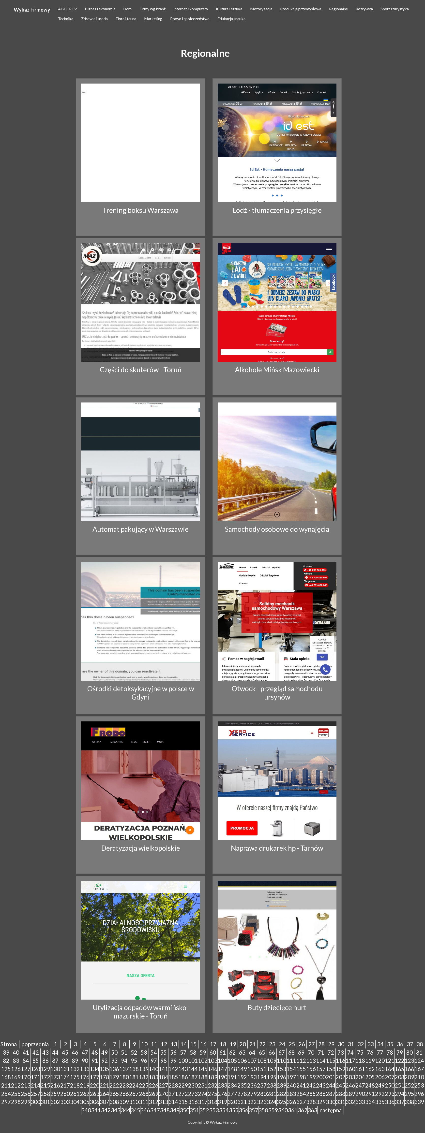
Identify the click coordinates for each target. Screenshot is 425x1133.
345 (135, 1110)
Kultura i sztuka (229, 8)
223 (124, 1085)
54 (154, 1052)
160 (350, 1069)
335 (380, 1102)
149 (242, 1069)
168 (6, 1077)
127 (25, 1069)
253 (419, 1085)
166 (409, 1069)
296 (419, 1093)
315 (183, 1102)
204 (360, 1077)
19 (233, 1044)
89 (75, 1060)
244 (330, 1085)
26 (302, 1044)
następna (331, 1110)
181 (134, 1077)
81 (419, 1052)
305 (85, 1102)
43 (45, 1052)
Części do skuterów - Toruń (141, 369)
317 (203, 1102)
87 (55, 1060)
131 (65, 1069)
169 (16, 1077)
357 (253, 1110)
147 (222, 1069)
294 (399, 1093)
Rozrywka (364, 8)
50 (114, 1052)
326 (291, 1102)
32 (361, 1044)
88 (65, 1060)
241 (301, 1085)
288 (340, 1093)
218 (75, 1085)
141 (163, 1069)
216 (55, 1085)
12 (164, 1044)
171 (35, 1077)
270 (163, 1093)
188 (203, 1077)
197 (291, 1077)
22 (262, 1044)
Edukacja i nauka (231, 18)
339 (419, 1102)
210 (419, 1077)
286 (321, 1093)
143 (183, 1069)
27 (311, 1044)
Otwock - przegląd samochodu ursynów (277, 692)
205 (370, 1077)
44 (55, 1052)
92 (104, 1060)
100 (183, 1060)
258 (45, 1093)
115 (330, 1060)
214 (35, 1085)
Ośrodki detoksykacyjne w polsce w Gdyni (140, 692)
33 (370, 1044)
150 (252, 1069)
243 (321, 1085)
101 (193, 1060)
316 (193, 1102)
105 (232, 1060)
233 (222, 1085)
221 (104, 1085)
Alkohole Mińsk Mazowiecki (277, 369)
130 (55, 1069)
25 (292, 1044)
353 (214, 1110)
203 (350, 1077)
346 (145, 1110)
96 (144, 1060)
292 (380, 1093)
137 (124, 1069)
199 (311, 1077)
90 (85, 1060)
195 (271, 1077)
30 (341, 1044)
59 (203, 1052)
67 (281, 1052)
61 (222, 1052)
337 (399, 1102)
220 (94, 1085)
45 (65, 1052)
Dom (127, 8)
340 (86, 1110)
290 (360, 1093)
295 (409, 1093)
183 (153, 1077)
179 (114, 1077)
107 (252, 1060)
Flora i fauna (126, 18)
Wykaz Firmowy (32, 10)
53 (144, 1052)
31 (351, 1044)
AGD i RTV (67, 8)
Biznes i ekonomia (100, 8)
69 (301, 1052)
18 (223, 1044)
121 (390, 1060)
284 (301, 1093)
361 (293, 1110)
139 (144, 1069)
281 (271, 1093)
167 (419, 1069)
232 (212, 1085)
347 (155, 1110)
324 (271, 1102)
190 (222, 1077)
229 (183, 1085)
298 (16, 1102)
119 (370, 1060)
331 (340, 1102)
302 (55, 1102)
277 (232, 1093)
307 (104, 1102)
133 (85, 1069)
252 (409, 1085)
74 (350, 1052)
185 (173, 1077)
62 (232, 1052)
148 (232, 1069)
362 (302, 1110)
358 (263, 1110)
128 (35, 1069)
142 (173, 1069)
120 (380, 1060)
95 (134, 1060)
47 (85, 1052)
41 (26, 1052)
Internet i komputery (190, 8)
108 (262, 1060)
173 (55, 1077)
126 (16, 1069)
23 (272, 1044)
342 (106, 1110)
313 (163, 1102)
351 (194, 1110)
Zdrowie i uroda (94, 18)
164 (390, 1069)
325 (281, 1102)
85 (35, 1060)
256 (25, 1093)
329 (321, 1102)
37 (410, 1044)
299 (25, 1102)
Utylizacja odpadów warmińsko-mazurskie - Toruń (141, 1011)
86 (45, 1060)
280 (262, 1093)
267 (134, 1093)
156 (311, 1069)
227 (163, 1085)
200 (321, 1077)
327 (301, 1102)
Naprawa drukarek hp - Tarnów (277, 848)
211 (6, 1085)
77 (380, 1052)
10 (144, 1044)
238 (271, 1085)
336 (390, 1102)
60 (213, 1052)
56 (173, 1052)
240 (291, 1085)
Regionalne (338, 8)
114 (321, 1060)
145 (203, 1069)
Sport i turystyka (395, 8)
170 (25, 1077)
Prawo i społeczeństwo (190, 18)
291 (370, 1093)
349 (175, 1110)
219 (85, 1085)
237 (262, 1085)
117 (350, 1060)
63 (242, 1052)
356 (243, 1110)
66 (272, 1052)
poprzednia (35, 1044)
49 (104, 1052)
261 (75, 1093)
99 (173, 1060)
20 (243, 1044)
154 (291, 1069)
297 (6, 1102)
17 (213, 1044)
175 (75, 1077)
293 (390, 1093)
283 (291, 1093)
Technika (65, 18)
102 (203, 1060)
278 (242, 1093)
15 (193, 1044)
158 (330, 1069)
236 (252, 1085)
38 (420, 1044)
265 (114, 1093)
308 (114, 1102)
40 (16, 1052)
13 (174, 1044)
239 (281, 1085)
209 (409, 1077)
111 (291, 1060)
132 (75, 1069)
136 (114, 1069)
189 (212, 1077)
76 (370, 1052)
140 (153, 1069)
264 (104, 1093)
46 (75, 1052)
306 (94, 1102)
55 (163, 1052)
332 (350, 1102)
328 (311, 1102)
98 (163, 1060)
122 (399, 1060)
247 (360, 1085)
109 (271, 1060)
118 (360, 1060)
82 (6, 1060)
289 (350, 1093)
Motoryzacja (261, 8)
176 (85, 1077)
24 (282, 1044)
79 (399, 1052)
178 (104, 1077)
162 (370, 1069)
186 (183, 1077)
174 (65, 1077)
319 (222, 1102)
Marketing (153, 18)
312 (153, 1102)
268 (144, 1093)
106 (242, 1060)
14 (184, 1044)
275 (212, 1093)
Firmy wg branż (152, 8)
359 (273, 1110)
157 (321, 1069)
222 (114, 1085)
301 (45, 1102)
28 (321, 1044)
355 (234, 1110)
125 (6, 1069)
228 (173, 1085)
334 (370, 1102)
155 (301, 1069)
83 (16, 1060)
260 (65, 1093)
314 (173, 1102)
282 (281, 1093)
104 (222, 1060)
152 (271, 1069)
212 (16, 1085)
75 (360, 1052)
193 (252, 1077)
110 (281, 1060)
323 (262, 1102)
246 (350, 1085)
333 (360, 1102)
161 (360, 1069)
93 (114, 1060)
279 (252, 1093)
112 (301, 1060)
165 (399, 1069)
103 (212, 1060)
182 (144, 1077)
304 (75, 1102)
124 (419, 1060)
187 (193, 1077)
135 (104, 1069)
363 (312, 1110)
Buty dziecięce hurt (277, 1007)
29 (331, 1044)
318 (212, 1102)
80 (409, 1052)
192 (242, 1077)
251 (399, 1085)
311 (144, 1102)
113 (311, 1060)
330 (330, 1102)
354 (224, 1110)
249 (380, 1085)
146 (212, 1069)
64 (252, 1052)
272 (183, 1093)
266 (124, 1093)
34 (380, 1044)
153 (281, 1069)
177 (94, 1077)
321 (242, 1102)
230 (193, 1085)
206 (380, 1077)
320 (232, 1102)
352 (204, 1110)
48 (94, 1052)
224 (134, 1085)
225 (144, 1085)
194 (262, 1077)
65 (262, 1052)
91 (94, 1060)
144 (193, 1069)
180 (124, 1077)
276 (222, 1093)
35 (390, 1044)
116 (340, 1060)
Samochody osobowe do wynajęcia (277, 529)
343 (116, 1110)
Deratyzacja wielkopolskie (140, 848)
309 (124, 1102)
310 (134, 1102)
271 (173, 1093)
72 (331, 1052)
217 (65, 1085)
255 (16, 1093)
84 (26, 1060)
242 (311, 1085)
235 (242, 1085)
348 (165, 1110)
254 (6, 1093)
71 (321, 1052)
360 (283, 1110)
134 (94, 1069)
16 (203, 1044)
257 (35, 1093)
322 (252, 1102)
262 (85, 1093)
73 (340, 1052)
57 (183, 1052)
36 (400, 1044)
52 (134, 1052)
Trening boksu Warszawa (141, 210)
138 (134, 1069)
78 (390, 1052)
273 (193, 1093)
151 (262, 1069)
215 (45, 1085)
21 (252, 1044)
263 (94, 1093)
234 (232, 1085)
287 (330, 1093)
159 (340, 1069)
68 (291, 1052)
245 (340, 1085)
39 (6, 1052)
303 (65, 1102)
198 (301, 1077)
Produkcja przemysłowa (300, 8)
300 (35, 1102)
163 (380, 1069)
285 (311, 1093)
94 (124, 1060)
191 (232, 1077)
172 (45, 1077)
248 (370, 1085)
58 (193, 1052)
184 (163, 1077)
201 (330, 1077)
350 (184, 1110)
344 (125, 1110)
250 (390, 1085)
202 (340, 1077)
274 (203, 1093)
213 (25, 1085)
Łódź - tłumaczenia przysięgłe (277, 210)
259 (55, 1093)
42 (35, 1052)
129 (45, 1069)
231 (203, 1085)
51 (124, 1052)
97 (154, 1060)
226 (153, 1085)
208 (399, 1077)
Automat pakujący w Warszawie (140, 529)
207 (390, 1077)
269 (153, 1093)
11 (154, 1044)
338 (409, 1102)
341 (96, 1110)
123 (409, 1060)
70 (311, 1052)
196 (281, 1077)
